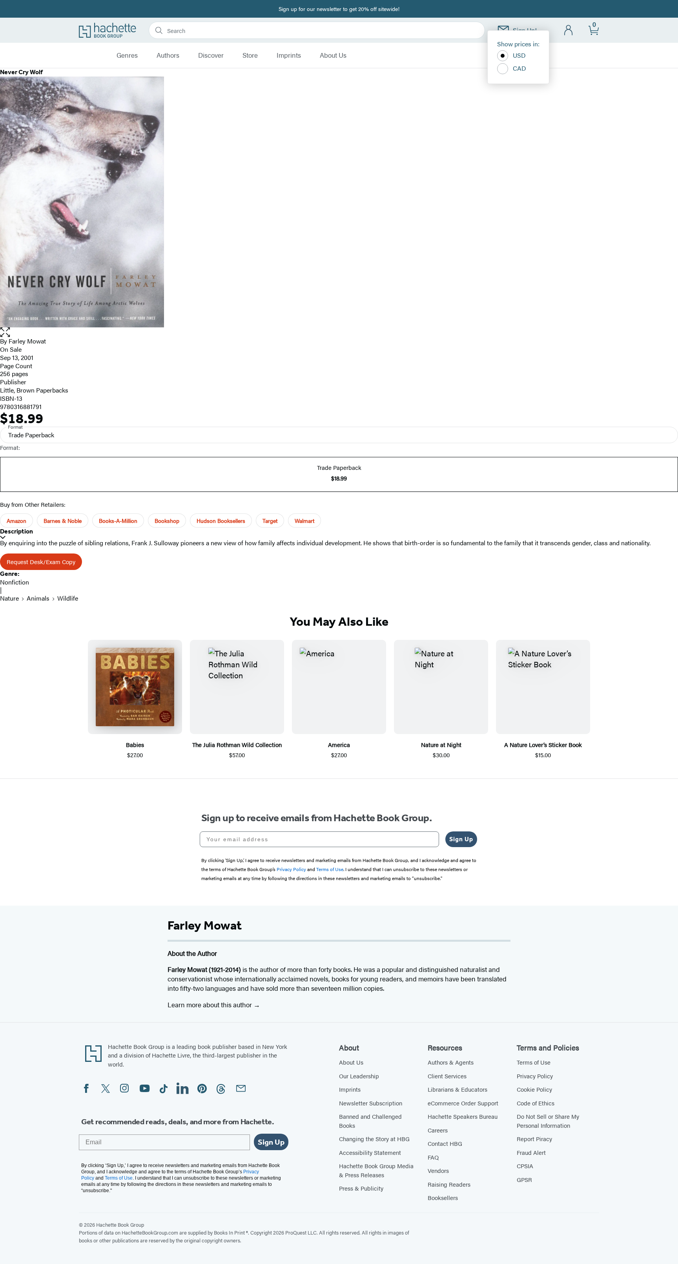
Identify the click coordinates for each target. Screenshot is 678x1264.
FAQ (433, 1157)
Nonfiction (14, 581)
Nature (9, 598)
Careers (438, 1130)
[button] (339, 332)
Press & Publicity (361, 1188)
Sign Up (461, 839)
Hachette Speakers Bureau (463, 1116)
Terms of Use (533, 1062)
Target (269, 520)
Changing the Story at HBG (374, 1138)
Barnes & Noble (63, 520)
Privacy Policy (535, 1076)
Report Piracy (534, 1138)
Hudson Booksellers (221, 520)
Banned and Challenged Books (370, 1120)
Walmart (304, 520)
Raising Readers (449, 1184)
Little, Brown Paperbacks (34, 390)
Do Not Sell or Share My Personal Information (548, 1120)
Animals (38, 598)
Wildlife (67, 598)
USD (519, 55)
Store (250, 55)
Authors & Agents (451, 1062)
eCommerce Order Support (463, 1103)
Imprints (289, 55)
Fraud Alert (531, 1152)
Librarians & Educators (457, 1089)
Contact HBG (445, 1143)
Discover (211, 55)
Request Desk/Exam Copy (41, 561)
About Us (333, 55)
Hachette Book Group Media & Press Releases (376, 1170)
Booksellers (443, 1197)
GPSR (524, 1179)
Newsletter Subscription (370, 1103)
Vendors (438, 1170)
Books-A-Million (118, 520)
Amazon (16, 520)
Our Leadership (359, 1076)
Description (16, 531)
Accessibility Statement (370, 1152)
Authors (168, 55)
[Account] (569, 30)
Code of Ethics (535, 1103)
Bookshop (167, 520)
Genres (127, 55)
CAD (519, 68)
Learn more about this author (210, 1004)
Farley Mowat (27, 340)
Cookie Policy (534, 1089)
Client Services (447, 1076)
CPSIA (525, 1166)
